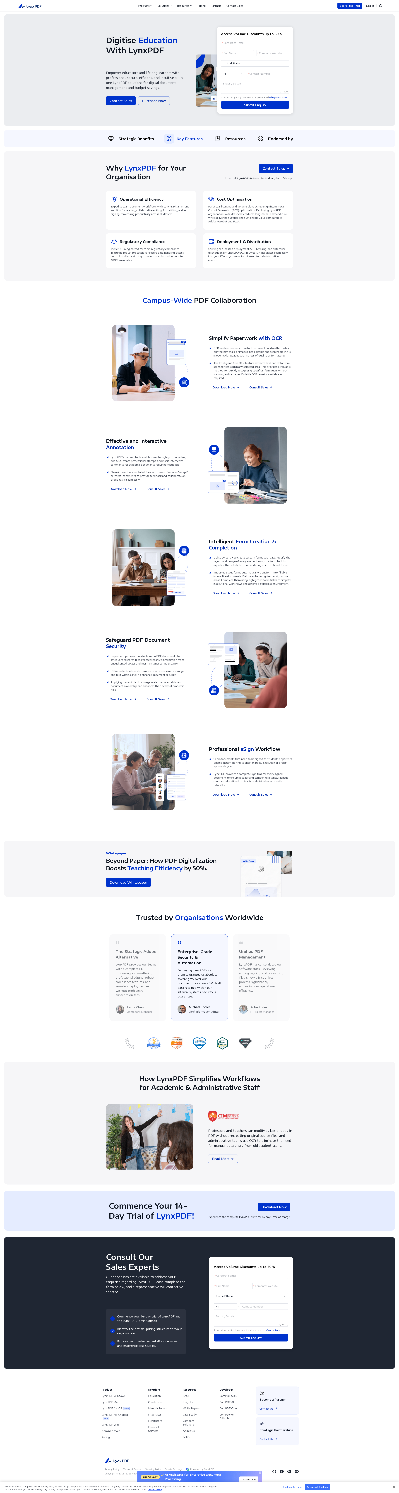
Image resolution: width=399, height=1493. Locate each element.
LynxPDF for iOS (115, 1408)
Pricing (201, 5)
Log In (370, 5)
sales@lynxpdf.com (278, 97)
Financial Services (153, 1428)
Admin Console (111, 1430)
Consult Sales (258, 387)
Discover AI (247, 1479)
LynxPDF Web (111, 1424)
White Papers (191, 1408)
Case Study (190, 1414)
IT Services (154, 1414)
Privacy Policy (112, 1469)
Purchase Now (154, 101)
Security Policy (153, 1469)
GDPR (186, 1436)
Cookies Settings (292, 1487)
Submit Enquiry (255, 105)
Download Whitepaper (128, 882)
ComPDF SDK (228, 1395)
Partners (216, 5)
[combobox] (253, 63)
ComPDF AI (227, 1401)
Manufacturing (157, 1408)
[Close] (394, 1487)
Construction (156, 1401)
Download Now (224, 387)
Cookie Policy (155, 1489)
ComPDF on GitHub (227, 1416)
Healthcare (155, 1420)
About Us (189, 1430)
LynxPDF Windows (113, 1395)
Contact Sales (234, 5)
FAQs (186, 1395)
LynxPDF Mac (110, 1401)
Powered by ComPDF (202, 1469)
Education (154, 1395)
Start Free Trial (350, 5)
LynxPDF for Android (115, 1416)
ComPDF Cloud (229, 1408)
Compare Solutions (188, 1422)
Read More (221, 1158)
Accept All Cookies (317, 1487)
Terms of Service (132, 1469)
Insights (188, 1401)
